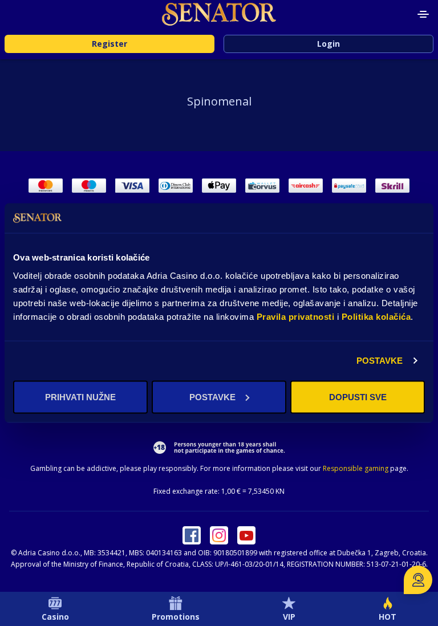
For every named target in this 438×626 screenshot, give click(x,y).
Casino (55, 616)
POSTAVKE (379, 360)
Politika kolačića (376, 316)
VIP (289, 616)
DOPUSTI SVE (358, 396)
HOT (387, 616)
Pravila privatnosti (296, 316)
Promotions (176, 616)
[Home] (219, 14)
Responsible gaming (355, 468)
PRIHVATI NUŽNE (80, 396)
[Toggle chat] (418, 580)
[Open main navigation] (423, 14)
